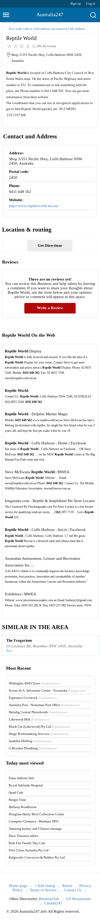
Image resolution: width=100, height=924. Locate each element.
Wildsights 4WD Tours (34, 683)
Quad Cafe (16, 792)
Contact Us (73, 890)
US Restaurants (78, 899)
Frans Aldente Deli (21, 778)
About (67, 886)
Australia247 (49, 14)
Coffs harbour (76, 29)
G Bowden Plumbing (33, 748)
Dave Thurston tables (23, 836)
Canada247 (53, 903)
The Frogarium (19, 640)
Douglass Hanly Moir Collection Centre (36, 814)
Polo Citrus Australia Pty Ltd (28, 850)
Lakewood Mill (29, 719)
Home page (18, 886)
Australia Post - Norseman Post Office (44, 705)
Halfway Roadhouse (23, 807)
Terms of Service (43, 890)
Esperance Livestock (33, 698)
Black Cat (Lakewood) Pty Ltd (39, 726)
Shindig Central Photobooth (38, 712)
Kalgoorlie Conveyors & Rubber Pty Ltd (37, 857)
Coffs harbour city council (49, 29)
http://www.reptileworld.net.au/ (33, 206)
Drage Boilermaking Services (38, 734)
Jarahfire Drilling (30, 741)
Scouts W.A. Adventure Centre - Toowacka (47, 690)
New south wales (19, 29)
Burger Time (17, 800)
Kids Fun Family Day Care (27, 843)
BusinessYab (49, 899)
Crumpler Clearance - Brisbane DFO (33, 821)
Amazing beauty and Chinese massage (35, 828)
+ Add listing (45, 886)
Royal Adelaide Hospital (26, 785)
